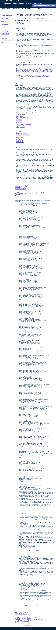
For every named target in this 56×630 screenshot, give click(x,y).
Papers (25, 76)
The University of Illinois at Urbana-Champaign (30, 629)
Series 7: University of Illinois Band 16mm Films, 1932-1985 (25, 190)
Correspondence (40, 75)
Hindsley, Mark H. (19, 128)
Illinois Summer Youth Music (35, 71)
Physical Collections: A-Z (17, 8)
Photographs (29, 76)
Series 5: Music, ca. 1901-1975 (20, 189)
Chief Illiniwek (30, 69)
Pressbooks (3, 30)
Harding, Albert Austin (45, 70)
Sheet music (41, 76)
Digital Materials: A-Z (28, 8)
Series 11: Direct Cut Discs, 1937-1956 (21, 194)
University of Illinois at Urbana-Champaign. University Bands (32, 26)
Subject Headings (39, 8)
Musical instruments (46, 75)
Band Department (51, 68)
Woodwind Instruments (20, 142)
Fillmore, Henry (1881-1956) (25, 70)
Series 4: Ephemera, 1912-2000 (20, 188)
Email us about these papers (7, 42)
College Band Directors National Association (23, 124)
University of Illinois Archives (12, 3)
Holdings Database (35, 3)
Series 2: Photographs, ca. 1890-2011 (21, 186)
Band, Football (44, 68)
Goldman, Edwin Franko (37, 70)
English (22, 78)
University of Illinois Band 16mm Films (7, 31)
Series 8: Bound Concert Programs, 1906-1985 (23, 191)
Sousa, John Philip (19, 139)
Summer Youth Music (20, 140)
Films (32, 70)
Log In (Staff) (28, 623)
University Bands (21, 12)
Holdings (8, 12)
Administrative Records (5, 35)
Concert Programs (33, 75)
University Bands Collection (29, 12)
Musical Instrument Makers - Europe (33, 72)
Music (3, 29)
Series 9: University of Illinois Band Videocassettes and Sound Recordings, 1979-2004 (30, 192)
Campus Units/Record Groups (5, 8)
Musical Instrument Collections (21, 72)
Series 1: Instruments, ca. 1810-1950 (21, 185)
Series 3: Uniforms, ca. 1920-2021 (21, 187)
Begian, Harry (18, 69)
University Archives (3, 12)
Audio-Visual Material (26, 75)
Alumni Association (23, 68)
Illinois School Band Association (24, 71)
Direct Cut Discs (4, 36)
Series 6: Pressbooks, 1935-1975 (20, 616)
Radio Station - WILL (49, 73)
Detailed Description (4, 24)
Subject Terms (3, 21)
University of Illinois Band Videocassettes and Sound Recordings (5, 34)
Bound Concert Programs (5, 32)
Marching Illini (49, 71)
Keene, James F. (44, 71)
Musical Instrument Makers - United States (23, 135)
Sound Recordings (47, 76)
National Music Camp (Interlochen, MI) (39, 73)
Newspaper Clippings (19, 76)
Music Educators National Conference (25, 73)
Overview (2, 16)
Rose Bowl (18, 138)
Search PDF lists (53, 5)
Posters (33, 76)
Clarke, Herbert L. (36, 69)
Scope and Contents (4, 18)
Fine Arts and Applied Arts (14, 12)
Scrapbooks (37, 76)
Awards (40, 68)
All (15, 195)
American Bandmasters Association (33, 68)
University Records (19, 141)
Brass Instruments (24, 69)
